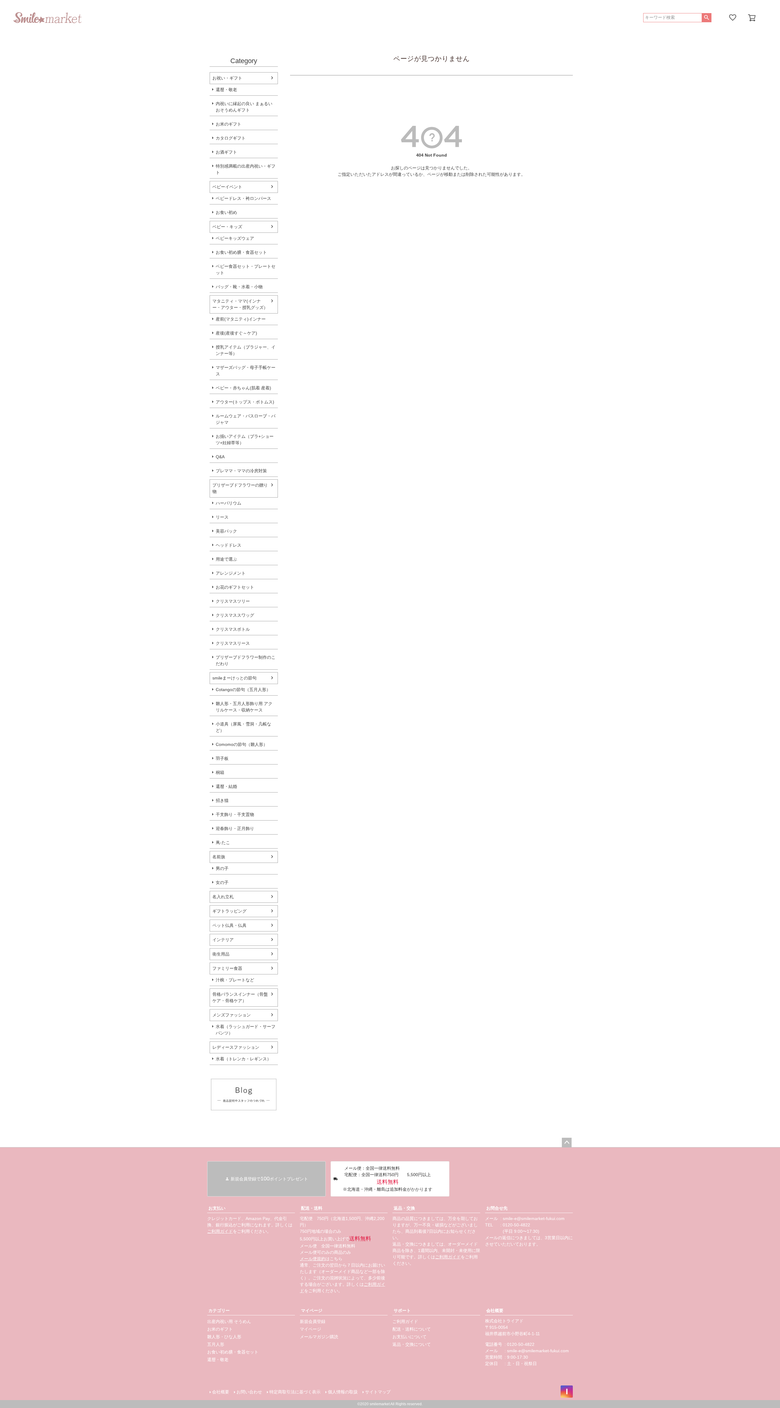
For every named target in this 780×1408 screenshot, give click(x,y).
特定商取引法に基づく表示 (295, 1391)
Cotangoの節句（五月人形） (243, 689)
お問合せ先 (497, 1208)
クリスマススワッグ (235, 615)
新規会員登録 (312, 1321)
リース (222, 517)
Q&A (220, 456)
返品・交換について (411, 1344)
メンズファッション (231, 1015)
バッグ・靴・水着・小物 (239, 286)
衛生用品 (220, 954)
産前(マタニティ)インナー (241, 319)
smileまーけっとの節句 (234, 678)
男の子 (222, 868)
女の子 (222, 882)
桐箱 (220, 772)
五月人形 (215, 1344)
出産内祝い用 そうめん (229, 1321)
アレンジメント (231, 573)
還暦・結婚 (226, 786)
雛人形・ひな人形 (224, 1336)
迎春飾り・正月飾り (235, 828)
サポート (402, 1310)
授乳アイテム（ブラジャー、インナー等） (245, 350)
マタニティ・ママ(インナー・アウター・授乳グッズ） (240, 304)
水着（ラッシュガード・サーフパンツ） (245, 1029)
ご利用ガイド (220, 1231)
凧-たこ (223, 842)
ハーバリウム (228, 503)
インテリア (223, 939)
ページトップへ (567, 1142)
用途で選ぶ (226, 559)
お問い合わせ (249, 1391)
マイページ (311, 1310)
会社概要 (494, 1310)
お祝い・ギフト (227, 78)
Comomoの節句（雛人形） (242, 744)
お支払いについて (409, 1336)
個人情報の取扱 (343, 1391)
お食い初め (226, 212)
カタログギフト (231, 138)
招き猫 (222, 800)
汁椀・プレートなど (235, 979)
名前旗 (218, 856)
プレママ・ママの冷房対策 (241, 470)
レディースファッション (235, 1047)
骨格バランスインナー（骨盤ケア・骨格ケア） (240, 997)
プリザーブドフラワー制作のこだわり (245, 660)
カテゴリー (219, 1310)
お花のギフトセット (235, 587)
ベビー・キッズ (227, 226)
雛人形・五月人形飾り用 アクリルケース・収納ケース (244, 706)
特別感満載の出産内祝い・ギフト (245, 169)
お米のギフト (228, 124)
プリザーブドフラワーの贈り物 (240, 488)
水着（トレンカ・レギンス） (243, 1058)
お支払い (216, 1208)
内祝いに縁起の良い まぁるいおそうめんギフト (244, 106)
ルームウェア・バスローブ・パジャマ (245, 419)
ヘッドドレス (228, 545)
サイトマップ (378, 1391)
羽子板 (222, 758)
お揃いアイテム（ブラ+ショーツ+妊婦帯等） (245, 439)
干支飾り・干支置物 (235, 814)
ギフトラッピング (229, 911)
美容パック (226, 531)
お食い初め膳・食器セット (241, 252)
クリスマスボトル (233, 629)
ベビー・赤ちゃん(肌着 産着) (243, 387)
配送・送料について (411, 1329)
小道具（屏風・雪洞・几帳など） (243, 727)
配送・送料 (311, 1208)
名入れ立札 (223, 896)
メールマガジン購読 (319, 1336)
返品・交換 (404, 1208)
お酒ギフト (226, 152)
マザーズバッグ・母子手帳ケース (245, 370)
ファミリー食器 (227, 968)
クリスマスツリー (233, 601)
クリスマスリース (233, 643)
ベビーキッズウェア (235, 238)
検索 (706, 17)
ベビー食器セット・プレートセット (245, 269)
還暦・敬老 (226, 89)
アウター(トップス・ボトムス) (245, 401)
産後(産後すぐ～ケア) (236, 333)
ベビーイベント (227, 186)
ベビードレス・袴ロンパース (243, 198)
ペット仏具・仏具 (229, 925)
